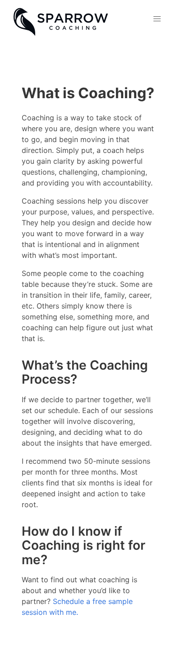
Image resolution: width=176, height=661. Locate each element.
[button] (157, 19)
